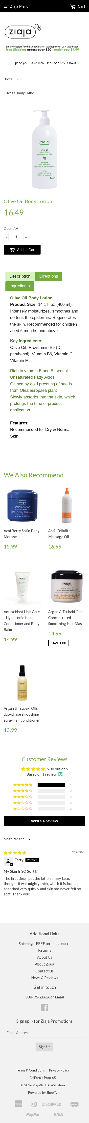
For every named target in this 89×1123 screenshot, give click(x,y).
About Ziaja (44, 964)
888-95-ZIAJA (37, 997)
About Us (44, 957)
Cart (81, 6)
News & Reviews (44, 977)
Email (59, 997)
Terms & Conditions (30, 1070)
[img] (15, 852)
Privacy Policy (59, 1070)
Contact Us (44, 971)
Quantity (11, 228)
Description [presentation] (19, 276)
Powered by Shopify (42, 1093)
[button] (23, 785)
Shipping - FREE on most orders (44, 943)
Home (8, 79)
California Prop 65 (42, 1078)
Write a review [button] (44, 820)
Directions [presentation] (48, 276)
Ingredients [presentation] (19, 286)
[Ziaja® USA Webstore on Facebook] (44, 1009)
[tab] (20, 276)
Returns (44, 950)
